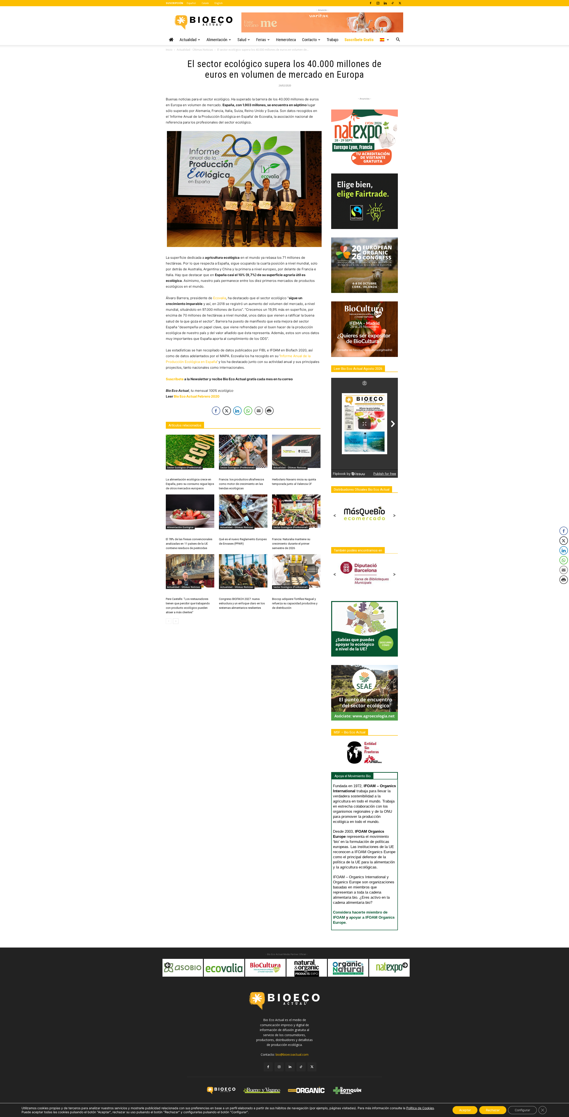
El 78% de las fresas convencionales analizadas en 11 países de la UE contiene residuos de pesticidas (189, 544)
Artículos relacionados (184, 425)
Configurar (522, 1110)
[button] (398, 40)
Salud (241, 39)
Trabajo (332, 39)
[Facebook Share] (216, 410)
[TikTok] (392, 3)
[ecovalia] (182, 968)
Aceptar (465, 1110)
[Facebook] (370, 3)
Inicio (169, 50)
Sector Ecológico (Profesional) (184, 467)
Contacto (309, 39)
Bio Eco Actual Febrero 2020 (196, 396)
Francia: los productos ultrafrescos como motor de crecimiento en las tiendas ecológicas (241, 484)
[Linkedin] (385, 3)
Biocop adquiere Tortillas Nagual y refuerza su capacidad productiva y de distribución (294, 603)
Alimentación (216, 39)
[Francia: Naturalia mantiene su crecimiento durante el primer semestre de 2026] (296, 511)
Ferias (261, 39)
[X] (400, 3)
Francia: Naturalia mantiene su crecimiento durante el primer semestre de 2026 (291, 544)
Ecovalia (219, 298)
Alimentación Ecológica (180, 527)
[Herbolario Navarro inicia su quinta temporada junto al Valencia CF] (296, 451)
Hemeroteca (286, 39)
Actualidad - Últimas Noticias (195, 50)
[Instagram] (378, 3)
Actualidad (188, 39)
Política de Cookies (420, 1108)
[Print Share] (269, 410)
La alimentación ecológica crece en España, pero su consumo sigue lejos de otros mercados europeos (190, 484)
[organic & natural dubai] (307, 968)
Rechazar (493, 1110)
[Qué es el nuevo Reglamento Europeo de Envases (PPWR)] (243, 511)
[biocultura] (224, 968)
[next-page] (175, 621)
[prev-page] (168, 621)
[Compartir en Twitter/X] (226, 410)
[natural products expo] (265, 968)
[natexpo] (348, 968)
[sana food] (389, 968)
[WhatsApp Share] (248, 410)
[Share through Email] (258, 410)
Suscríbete (175, 379)
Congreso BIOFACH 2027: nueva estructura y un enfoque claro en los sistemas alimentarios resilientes (242, 603)
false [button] (168, 965)
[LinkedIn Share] (237, 410)
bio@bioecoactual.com (292, 1054)
